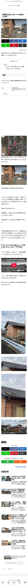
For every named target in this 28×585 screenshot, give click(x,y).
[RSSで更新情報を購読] (20, 461)
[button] (22, 45)
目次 (12, 61)
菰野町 (4, 442)
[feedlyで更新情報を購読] (7, 461)
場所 (5, 64)
